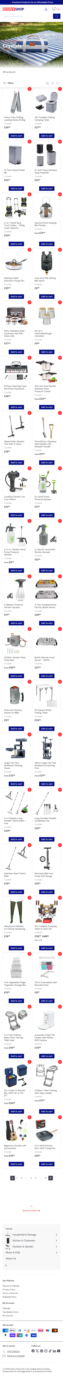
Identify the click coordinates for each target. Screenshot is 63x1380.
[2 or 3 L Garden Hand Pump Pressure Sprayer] (16, 543)
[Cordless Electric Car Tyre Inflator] (16, 490)
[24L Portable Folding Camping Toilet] (46, 110)
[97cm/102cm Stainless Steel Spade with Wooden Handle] (46, 435)
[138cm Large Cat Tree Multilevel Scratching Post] (46, 757)
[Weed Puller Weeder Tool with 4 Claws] (16, 434)
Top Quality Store (10, 1312)
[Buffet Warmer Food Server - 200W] (46, 650)
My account (8, 1315)
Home (5, 41)
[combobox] (31, 16)
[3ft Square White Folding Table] (46, 703)
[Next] (50, 1178)
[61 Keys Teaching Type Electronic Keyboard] (16, 379)
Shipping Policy (9, 1297)
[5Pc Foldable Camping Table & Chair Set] (46, 921)
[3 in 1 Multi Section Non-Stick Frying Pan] (46, 1139)
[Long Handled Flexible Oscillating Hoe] (46, 811)
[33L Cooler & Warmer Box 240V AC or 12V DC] (16, 1084)
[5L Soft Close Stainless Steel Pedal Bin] (46, 163)
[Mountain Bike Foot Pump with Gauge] (46, 867)
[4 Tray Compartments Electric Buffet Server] (46, 598)
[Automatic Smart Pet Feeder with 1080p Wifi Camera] (46, 1029)
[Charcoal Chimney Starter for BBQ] (16, 703)
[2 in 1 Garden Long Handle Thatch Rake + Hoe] (16, 812)
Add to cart (16, 135)
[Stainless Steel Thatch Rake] (16, 867)
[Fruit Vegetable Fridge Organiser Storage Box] (16, 975)
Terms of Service (10, 1293)
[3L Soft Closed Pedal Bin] (16, 163)
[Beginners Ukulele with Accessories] (16, 1139)
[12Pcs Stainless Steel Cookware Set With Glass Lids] (16, 325)
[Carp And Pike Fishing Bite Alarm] (46, 271)
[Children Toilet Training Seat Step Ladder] (46, 1083)
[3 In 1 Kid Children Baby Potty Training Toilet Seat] (16, 1029)
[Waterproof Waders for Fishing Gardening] (16, 919)
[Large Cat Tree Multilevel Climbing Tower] (16, 757)
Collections (15, 41)
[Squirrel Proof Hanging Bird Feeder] (46, 216)
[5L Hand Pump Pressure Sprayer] (46, 490)
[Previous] (12, 1178)
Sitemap (6, 1308)
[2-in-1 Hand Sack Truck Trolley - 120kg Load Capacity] (16, 217)
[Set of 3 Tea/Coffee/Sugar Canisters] (46, 325)
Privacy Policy (9, 1289)
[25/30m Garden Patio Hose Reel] (16, 650)
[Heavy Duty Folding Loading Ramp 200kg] (16, 110)
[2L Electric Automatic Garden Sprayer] (46, 542)
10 (45, 1178)
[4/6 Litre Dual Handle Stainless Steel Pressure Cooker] (46, 380)
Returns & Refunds (11, 1286)
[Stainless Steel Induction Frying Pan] (16, 271)
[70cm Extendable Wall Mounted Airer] (46, 975)
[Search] (56, 16)
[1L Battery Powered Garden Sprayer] (16, 598)
